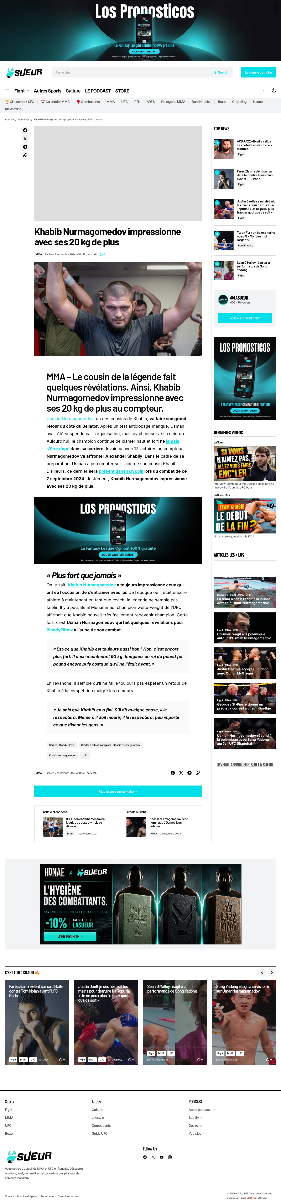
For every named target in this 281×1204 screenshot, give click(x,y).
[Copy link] (25, 155)
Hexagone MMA (173, 102)
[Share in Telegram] (25, 147)
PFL (137, 102)
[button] (7, 90)
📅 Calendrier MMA (55, 102)
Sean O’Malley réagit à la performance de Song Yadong (253, 266)
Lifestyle (98, 1117)
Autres (96, 1101)
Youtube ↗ (196, 1133)
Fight (241, 154)
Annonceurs (47, 1196)
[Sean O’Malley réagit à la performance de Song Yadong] (224, 270)
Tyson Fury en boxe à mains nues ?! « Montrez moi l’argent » (256, 236)
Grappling (239, 102)
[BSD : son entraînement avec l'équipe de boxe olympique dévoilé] (76, 824)
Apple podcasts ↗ (202, 1110)
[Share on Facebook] (25, 130)
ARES (151, 102)
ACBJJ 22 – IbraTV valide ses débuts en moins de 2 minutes (254, 144)
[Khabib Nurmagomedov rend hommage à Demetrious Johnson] (160, 824)
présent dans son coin (121, 471)
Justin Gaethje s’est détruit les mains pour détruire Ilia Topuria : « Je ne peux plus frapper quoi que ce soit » (256, 206)
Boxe (221, 102)
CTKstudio (262, 1198)
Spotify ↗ (195, 1117)
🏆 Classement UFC (19, 102)
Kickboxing (13, 109)
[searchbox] (131, 72)
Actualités (24, 119)
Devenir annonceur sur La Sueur (245, 764)
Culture (97, 1110)
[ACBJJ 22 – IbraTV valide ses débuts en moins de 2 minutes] (224, 149)
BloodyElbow (60, 629)
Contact (9, 1196)
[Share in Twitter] (25, 139)
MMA (110, 102)
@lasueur (239, 298)
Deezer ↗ (195, 1125)
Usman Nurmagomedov (70, 418)
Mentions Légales (27, 1196)
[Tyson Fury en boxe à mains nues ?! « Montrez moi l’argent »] (224, 240)
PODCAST (195, 1101)
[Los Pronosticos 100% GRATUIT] (140, 31)
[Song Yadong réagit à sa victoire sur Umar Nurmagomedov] (244, 1022)
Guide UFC (100, 1133)
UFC (124, 102)
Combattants (101, 1125)
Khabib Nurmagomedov (92, 584)
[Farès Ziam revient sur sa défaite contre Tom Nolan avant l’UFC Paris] (224, 179)
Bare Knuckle (201, 102)
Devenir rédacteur (68, 1196)
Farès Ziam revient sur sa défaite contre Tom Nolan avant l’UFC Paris (254, 174)
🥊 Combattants (88, 102)
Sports (9, 1101)
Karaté (257, 102)
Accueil (9, 119)
